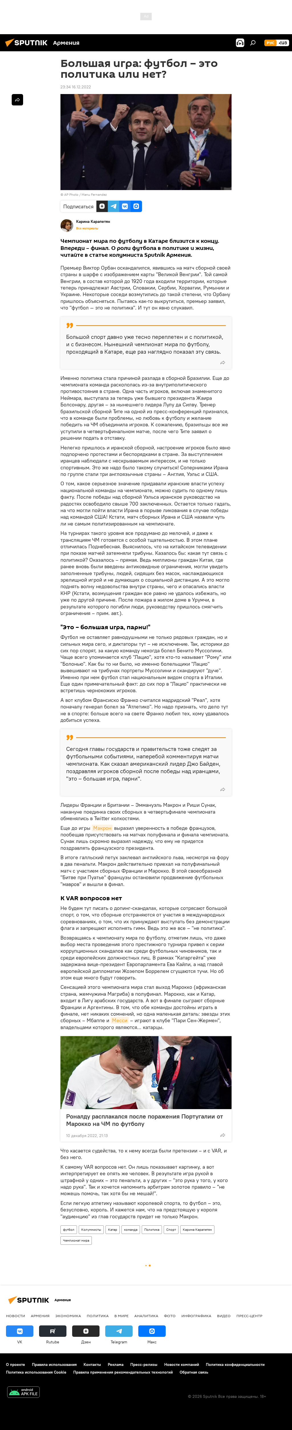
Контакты (92, 1364)
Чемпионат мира (76, 1240)
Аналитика (146, 1315)
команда (130, 1229)
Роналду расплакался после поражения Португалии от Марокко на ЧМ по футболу (144, 1120)
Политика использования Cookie (36, 1372)
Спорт (171, 1229)
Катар (112, 1229)
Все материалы (87, 228)
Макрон (102, 828)
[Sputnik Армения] (28, 47)
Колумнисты (91, 1229)
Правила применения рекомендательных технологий (123, 1372)
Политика (151, 1229)
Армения (40, 1315)
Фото (170, 1315)
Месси (119, 1020)
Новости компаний (181, 1364)
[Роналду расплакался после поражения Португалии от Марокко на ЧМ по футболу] (146, 1072)
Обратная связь (194, 1372)
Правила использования (54, 1364)
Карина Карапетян (197, 1229)
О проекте (15, 1364)
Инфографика (196, 1315)
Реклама (115, 1364)
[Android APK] (23, 1392)
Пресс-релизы (143, 1364)
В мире (121, 1315)
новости (15, 1315)
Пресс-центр (249, 1315)
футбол (68, 1229)
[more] (222, 362)
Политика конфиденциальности (235, 1364)
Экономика (68, 1315)
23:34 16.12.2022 (75, 86)
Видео (224, 1315)
